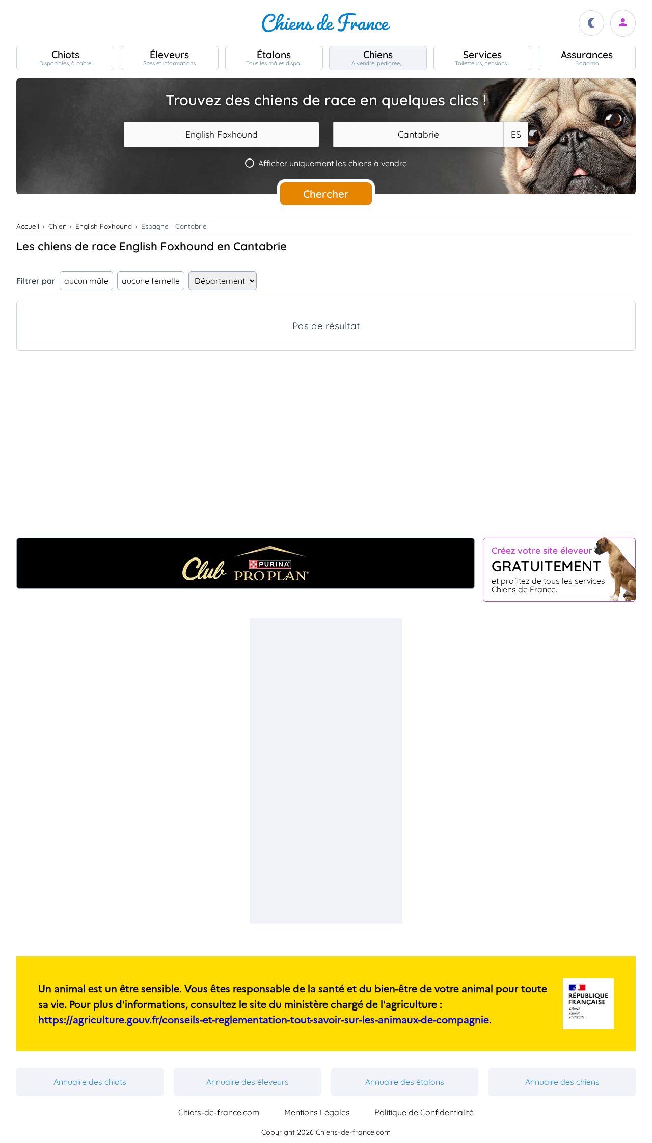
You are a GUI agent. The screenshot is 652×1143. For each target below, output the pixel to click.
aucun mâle (86, 281)
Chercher (326, 193)
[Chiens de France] (326, 23)
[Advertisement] (326, 450)
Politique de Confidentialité (424, 1112)
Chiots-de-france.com (219, 1112)
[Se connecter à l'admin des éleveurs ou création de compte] (623, 23)
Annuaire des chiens (562, 1082)
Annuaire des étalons (404, 1082)
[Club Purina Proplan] (245, 563)
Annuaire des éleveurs (247, 1082)
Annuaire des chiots (89, 1082)
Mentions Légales (317, 1112)
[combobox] (221, 134)
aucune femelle (151, 281)
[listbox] (515, 134)
